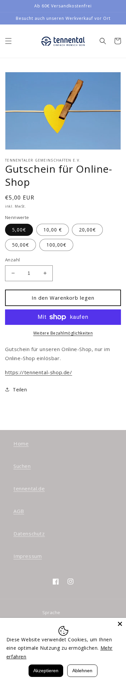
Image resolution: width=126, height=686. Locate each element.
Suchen (22, 466)
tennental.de (29, 488)
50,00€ (20, 245)
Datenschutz (29, 533)
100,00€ (56, 245)
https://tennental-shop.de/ (38, 372)
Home (21, 443)
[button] (8, 41)
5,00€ (19, 229)
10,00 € (52, 229)
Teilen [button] (20, 389)
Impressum (27, 556)
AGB (18, 511)
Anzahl (12, 260)
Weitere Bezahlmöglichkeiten (63, 333)
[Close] (120, 623)
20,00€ (87, 229)
